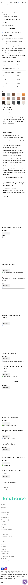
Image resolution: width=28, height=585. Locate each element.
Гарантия (3, 549)
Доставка (3, 544)
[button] (6, 463)
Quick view (3, 454)
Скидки (3, 527)
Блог (2, 539)
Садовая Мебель (5, 534)
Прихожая (3, 524)
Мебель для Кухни (5, 517)
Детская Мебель (5, 512)
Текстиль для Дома (6, 520)
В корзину (12, 28)
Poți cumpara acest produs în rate (13, 32)
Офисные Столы (6, 14)
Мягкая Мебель (5, 532)
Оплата (3, 541)
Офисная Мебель (12, 12)
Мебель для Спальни (6, 514)
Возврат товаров (5, 551)
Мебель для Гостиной (6, 529)
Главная (4, 12)
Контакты (3, 546)
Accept (2, 580)
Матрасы (3, 507)
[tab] (8, 41)
